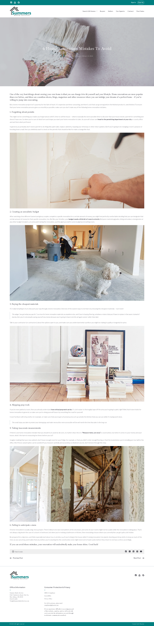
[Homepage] (20, 11)
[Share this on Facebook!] (126, 551)
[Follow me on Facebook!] (11, 2)
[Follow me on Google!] (19, 2)
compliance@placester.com (51, 605)
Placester (142, 624)
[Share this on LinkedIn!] (133, 551)
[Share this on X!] (130, 551)
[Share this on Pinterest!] (137, 551)
